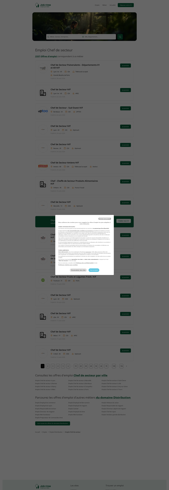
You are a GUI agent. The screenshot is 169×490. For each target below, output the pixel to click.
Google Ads (88, 252)
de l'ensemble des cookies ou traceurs (80, 231)
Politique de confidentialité (84, 263)
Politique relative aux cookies (68, 265)
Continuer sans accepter (105, 218)
